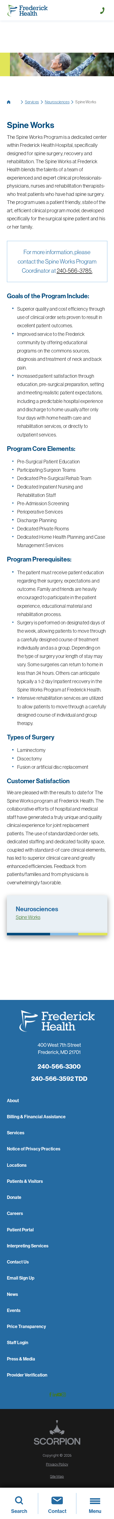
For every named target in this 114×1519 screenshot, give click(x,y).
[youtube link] (59, 1394)
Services (32, 101)
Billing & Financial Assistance (36, 1116)
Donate (14, 1197)
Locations (17, 1165)
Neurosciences (57, 101)
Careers (15, 1213)
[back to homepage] (13, 102)
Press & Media (21, 1359)
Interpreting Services (27, 1246)
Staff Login (17, 1342)
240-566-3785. (74, 270)
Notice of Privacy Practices (33, 1149)
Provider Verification (27, 1375)
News (12, 1294)
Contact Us (18, 1262)
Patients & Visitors (25, 1181)
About (13, 1100)
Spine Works (28, 917)
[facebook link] (50, 1394)
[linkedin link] (55, 1394)
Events (13, 1310)
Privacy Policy (57, 1464)
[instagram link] (63, 1394)
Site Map (57, 1476)
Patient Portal (20, 1229)
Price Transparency (26, 1326)
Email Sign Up (20, 1278)
